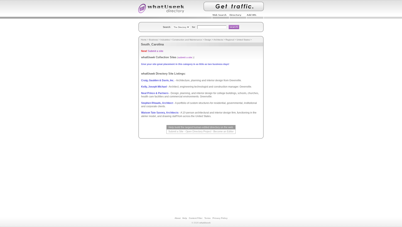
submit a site (185, 57)
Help (184, 218)
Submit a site (155, 51)
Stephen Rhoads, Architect (157, 103)
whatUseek (205, 223)
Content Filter (195, 218)
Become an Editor (223, 131)
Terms (207, 218)
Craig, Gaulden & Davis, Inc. (157, 80)
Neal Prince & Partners (155, 93)
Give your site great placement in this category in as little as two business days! (185, 64)
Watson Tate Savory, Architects (160, 112)
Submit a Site (175, 131)
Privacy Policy (220, 218)
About (177, 218)
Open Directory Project (198, 131)
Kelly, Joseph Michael (154, 86)
